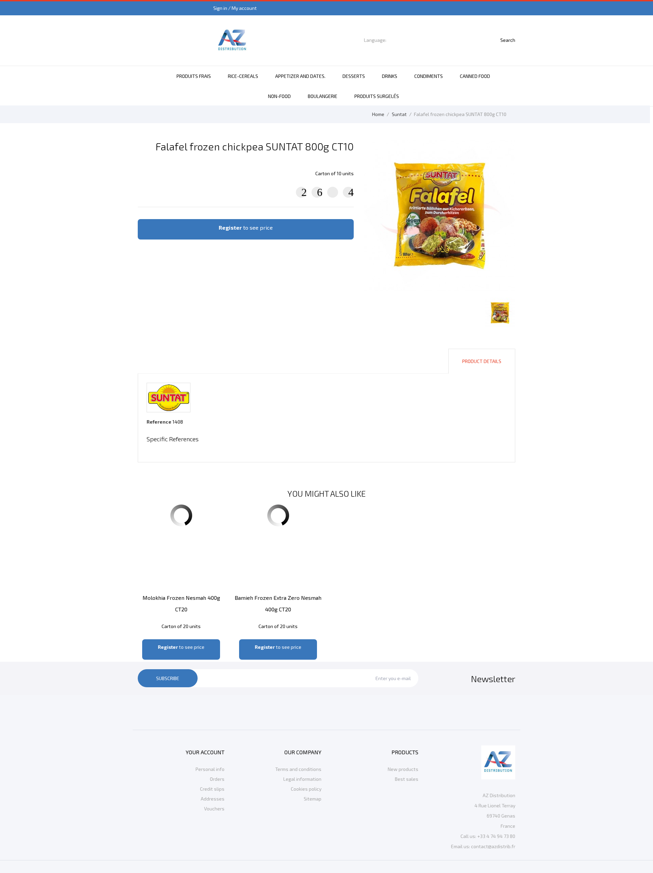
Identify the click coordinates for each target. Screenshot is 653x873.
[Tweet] (317, 192)
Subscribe (167, 678)
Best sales (406, 779)
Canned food (475, 76)
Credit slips (212, 789)
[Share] (301, 192)
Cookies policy (306, 789)
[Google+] (332, 192)
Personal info (210, 769)
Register (230, 227)
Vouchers (214, 808)
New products (403, 769)
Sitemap (312, 799)
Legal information (302, 779)
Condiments (428, 76)
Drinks (389, 76)
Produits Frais (194, 76)
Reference (159, 422)
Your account (205, 752)
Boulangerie (322, 96)
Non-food (279, 96)
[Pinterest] (348, 192)
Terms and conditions (298, 769)
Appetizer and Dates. (300, 76)
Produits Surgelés (376, 96)
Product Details (481, 361)
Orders (217, 779)
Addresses (212, 799)
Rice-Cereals (243, 76)
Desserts (353, 76)
